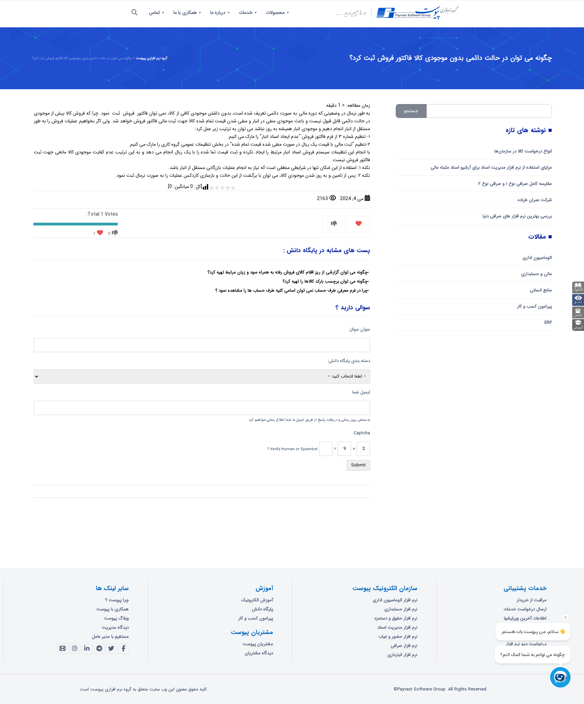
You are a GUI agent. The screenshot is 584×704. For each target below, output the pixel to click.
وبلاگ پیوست (116, 618)
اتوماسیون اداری (537, 257)
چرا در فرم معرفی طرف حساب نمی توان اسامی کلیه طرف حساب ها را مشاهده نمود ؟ (291, 290)
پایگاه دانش (262, 609)
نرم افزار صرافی (404, 645)
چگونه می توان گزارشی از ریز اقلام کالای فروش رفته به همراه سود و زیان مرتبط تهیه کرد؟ (288, 272)
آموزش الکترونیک (257, 600)
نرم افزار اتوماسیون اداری (395, 600)
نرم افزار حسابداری (400, 609)
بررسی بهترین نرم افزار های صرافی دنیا (517, 216)
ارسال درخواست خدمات (525, 609)
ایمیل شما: (360, 392)
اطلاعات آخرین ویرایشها (525, 618)
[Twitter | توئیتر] (111, 649)
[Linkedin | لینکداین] (86, 649)
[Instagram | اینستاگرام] (74, 649)
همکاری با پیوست (112, 609)
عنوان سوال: (359, 329)
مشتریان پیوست (258, 644)
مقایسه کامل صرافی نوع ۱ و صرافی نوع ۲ (515, 183)
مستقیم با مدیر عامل (110, 636)
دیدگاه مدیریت (115, 627)
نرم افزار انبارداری (402, 654)
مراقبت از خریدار (531, 600)
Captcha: (361, 433)
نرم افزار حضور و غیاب (398, 636)
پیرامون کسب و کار (534, 306)
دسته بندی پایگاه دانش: (348, 360)
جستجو (411, 111)
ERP (548, 322)
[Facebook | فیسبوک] (123, 649)
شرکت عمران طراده (535, 199)
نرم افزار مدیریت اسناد (397, 627)
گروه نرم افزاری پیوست (151, 58)
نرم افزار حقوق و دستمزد (395, 618)
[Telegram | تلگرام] (99, 649)
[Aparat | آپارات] (62, 649)
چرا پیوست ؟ (117, 600)
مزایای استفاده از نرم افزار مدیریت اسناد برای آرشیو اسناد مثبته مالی (491, 167)
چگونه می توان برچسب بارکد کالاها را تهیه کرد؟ (325, 281)
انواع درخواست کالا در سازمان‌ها (523, 151)
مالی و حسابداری (536, 273)
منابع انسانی (541, 290)
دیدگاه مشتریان (259, 653)
